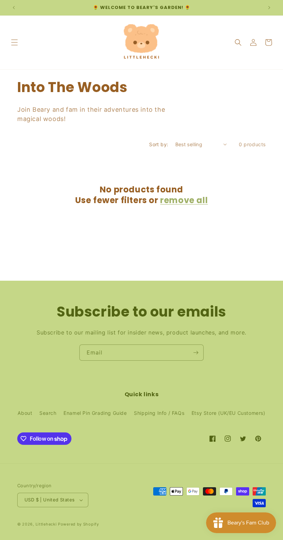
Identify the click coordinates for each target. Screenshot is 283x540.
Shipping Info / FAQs (159, 413)
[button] (14, 42)
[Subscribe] (195, 352)
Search (48, 413)
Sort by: (158, 144)
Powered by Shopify (78, 524)
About (25, 413)
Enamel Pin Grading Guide (95, 413)
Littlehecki (46, 524)
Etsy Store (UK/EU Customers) (228, 413)
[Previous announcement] (13, 7)
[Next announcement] (269, 7)
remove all (184, 200)
